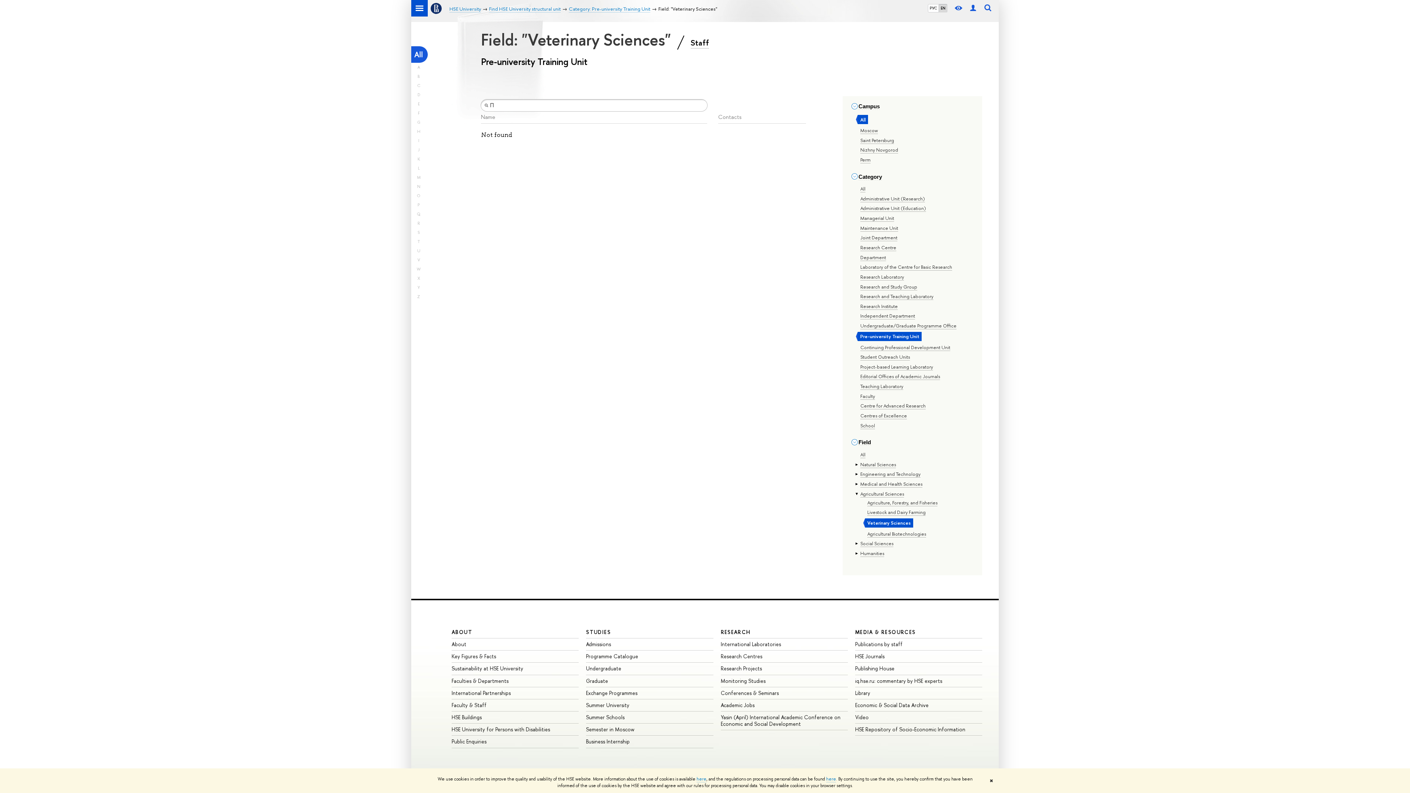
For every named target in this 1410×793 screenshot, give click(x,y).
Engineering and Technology (890, 474)
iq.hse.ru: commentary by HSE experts (898, 680)
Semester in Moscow (610, 729)
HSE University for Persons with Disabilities (501, 729)
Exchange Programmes (611, 692)
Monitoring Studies (743, 680)
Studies (598, 632)
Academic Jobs (738, 705)
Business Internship (608, 741)
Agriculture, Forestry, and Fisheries (902, 502)
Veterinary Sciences (889, 522)
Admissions (598, 644)
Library (862, 692)
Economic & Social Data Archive (892, 705)
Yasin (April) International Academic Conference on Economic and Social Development (780, 720)
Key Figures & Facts (474, 656)
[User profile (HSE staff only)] (973, 8)
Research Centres (741, 656)
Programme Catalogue (612, 656)
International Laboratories (751, 644)
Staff (700, 42)
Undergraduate (603, 668)
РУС (933, 8)
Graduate (597, 680)
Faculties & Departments (480, 680)
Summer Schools (605, 717)
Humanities (872, 553)
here (701, 779)
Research (736, 632)
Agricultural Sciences (882, 493)
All (418, 54)
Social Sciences (876, 543)
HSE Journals (870, 656)
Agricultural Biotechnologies (896, 534)
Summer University (607, 705)
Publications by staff (879, 644)
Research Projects (741, 668)
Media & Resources (885, 632)
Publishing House (874, 668)
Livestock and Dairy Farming (896, 512)
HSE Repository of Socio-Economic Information (910, 729)
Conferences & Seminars (750, 692)
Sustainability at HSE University (487, 668)
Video (862, 717)
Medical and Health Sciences (891, 484)
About (462, 632)
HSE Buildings (467, 717)
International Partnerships (481, 692)
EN (943, 8)
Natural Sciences (878, 464)
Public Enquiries (469, 741)
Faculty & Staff (469, 705)
